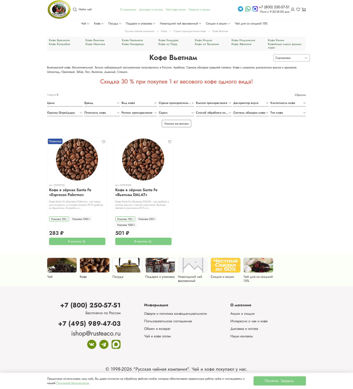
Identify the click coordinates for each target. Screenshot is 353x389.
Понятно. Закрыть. (280, 380)
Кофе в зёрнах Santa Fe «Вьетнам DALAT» (136, 192)
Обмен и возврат (157, 328)
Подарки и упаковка (139, 23)
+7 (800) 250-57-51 (90, 305)
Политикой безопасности (72, 383)
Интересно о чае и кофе (249, 321)
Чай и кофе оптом (157, 336)
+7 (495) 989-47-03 (89, 323)
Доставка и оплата (244, 328)
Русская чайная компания (139, 31)
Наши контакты (241, 336)
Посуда (113, 23)
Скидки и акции (216, 23)
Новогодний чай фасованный (179, 23)
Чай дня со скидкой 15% (251, 23)
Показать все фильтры (176, 123)
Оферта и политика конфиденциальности (175, 313)
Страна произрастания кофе (190, 31)
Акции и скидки (242, 313)
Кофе (97, 23)
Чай (83, 23)
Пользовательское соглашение (168, 321)
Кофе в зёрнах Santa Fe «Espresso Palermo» (70, 192)
